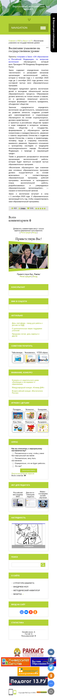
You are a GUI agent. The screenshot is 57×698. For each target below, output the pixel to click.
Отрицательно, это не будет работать (30, 463)
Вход (34, 233)
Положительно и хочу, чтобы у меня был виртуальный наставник (28, 455)
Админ (23, 208)
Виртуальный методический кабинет (28, 8)
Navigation (19, 27)
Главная (12, 41)
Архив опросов (28, 474)
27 (31, 41)
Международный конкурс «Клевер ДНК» (28, 388)
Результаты (16, 474)
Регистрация (26, 233)
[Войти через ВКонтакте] (26, 612)
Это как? (18, 466)
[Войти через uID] (22, 612)
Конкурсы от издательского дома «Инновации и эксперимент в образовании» (25, 382)
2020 (19, 41)
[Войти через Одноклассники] (35, 612)
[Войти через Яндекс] (31, 612)
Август (25, 41)
